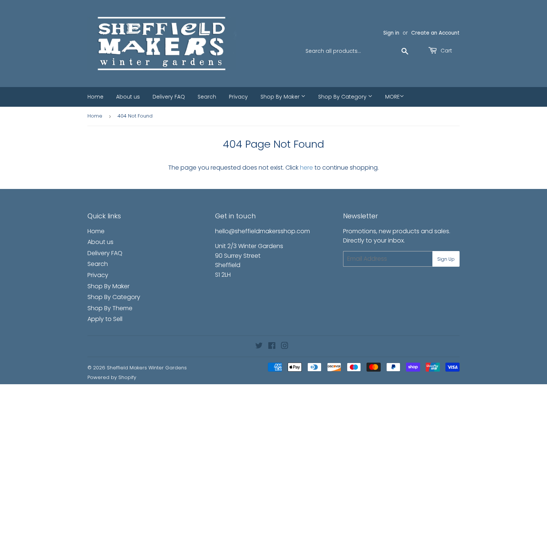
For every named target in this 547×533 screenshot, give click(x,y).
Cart (445, 50)
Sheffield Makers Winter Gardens (147, 367)
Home (95, 96)
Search (207, 96)
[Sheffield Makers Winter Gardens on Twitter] (259, 346)
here (306, 167)
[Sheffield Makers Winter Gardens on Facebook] (272, 346)
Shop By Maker (280, 96)
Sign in (391, 32)
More (392, 96)
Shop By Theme (109, 308)
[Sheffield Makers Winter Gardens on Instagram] (284, 346)
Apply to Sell (104, 319)
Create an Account (435, 32)
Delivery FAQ (169, 96)
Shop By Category (343, 96)
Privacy (238, 96)
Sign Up (446, 259)
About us (128, 96)
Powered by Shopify (111, 377)
